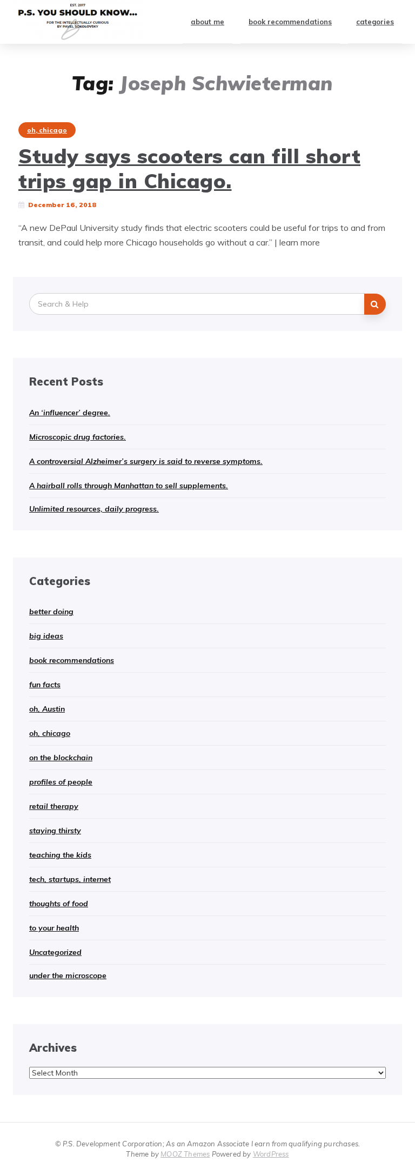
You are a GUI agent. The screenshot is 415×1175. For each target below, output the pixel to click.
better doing (51, 611)
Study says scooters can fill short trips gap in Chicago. (189, 168)
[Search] (375, 304)
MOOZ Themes (185, 1154)
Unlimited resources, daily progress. (94, 509)
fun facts (45, 684)
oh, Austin (47, 709)
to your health (54, 928)
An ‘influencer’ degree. (69, 412)
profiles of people (60, 782)
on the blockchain (60, 757)
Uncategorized (55, 952)
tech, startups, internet (70, 879)
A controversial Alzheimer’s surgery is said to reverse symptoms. (146, 461)
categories (375, 21)
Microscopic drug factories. (77, 437)
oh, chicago (47, 130)
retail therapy (53, 806)
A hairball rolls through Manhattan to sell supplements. (128, 485)
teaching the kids (60, 855)
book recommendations (290, 21)
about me (207, 21)
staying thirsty (55, 830)
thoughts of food (58, 903)
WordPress (271, 1154)
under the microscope (67, 975)
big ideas (46, 636)
